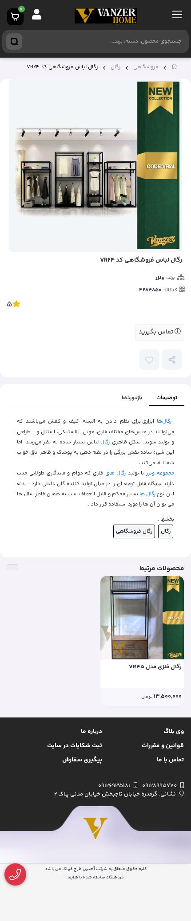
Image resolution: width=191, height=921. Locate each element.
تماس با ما (170, 760)
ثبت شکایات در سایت (74, 746)
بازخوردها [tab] (132, 398)
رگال (115, 67)
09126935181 (114, 785)
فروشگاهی (146, 67)
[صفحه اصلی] (174, 68)
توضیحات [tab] (166, 398)
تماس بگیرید (157, 332)
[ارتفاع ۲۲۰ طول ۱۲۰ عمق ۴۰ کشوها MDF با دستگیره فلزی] (142, 617)
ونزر (159, 278)
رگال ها (147, 494)
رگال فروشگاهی (134, 531)
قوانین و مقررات (163, 746)
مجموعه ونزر (160, 473)
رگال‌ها (164, 421)
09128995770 (159, 785)
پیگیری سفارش (82, 760)
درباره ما (91, 732)
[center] (14, 41)
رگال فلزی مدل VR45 (155, 667)
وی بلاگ (173, 732)
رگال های (115, 473)
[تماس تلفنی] (15, 874)
